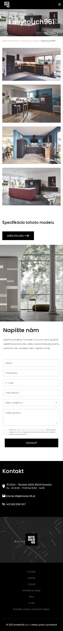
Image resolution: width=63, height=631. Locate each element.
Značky (31, 578)
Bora (31, 596)
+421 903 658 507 (15, 504)
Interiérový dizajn (29, 40)
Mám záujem (15, 236)
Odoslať (31, 443)
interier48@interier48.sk (20, 496)
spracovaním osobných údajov (31, 430)
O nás (31, 602)
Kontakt (31, 571)
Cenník (31, 584)
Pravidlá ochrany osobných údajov (31, 609)
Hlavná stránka (10, 40)
